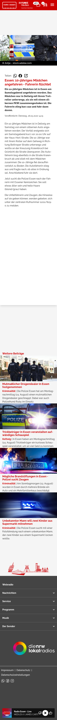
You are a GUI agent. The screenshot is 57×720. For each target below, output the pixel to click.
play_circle (45, 712)
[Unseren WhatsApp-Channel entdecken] (3, 681)
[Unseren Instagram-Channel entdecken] (12, 681)
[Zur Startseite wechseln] (9, 5)
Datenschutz (23, 670)
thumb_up (50, 713)
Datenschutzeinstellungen (15, 674)
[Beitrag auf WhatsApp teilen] (15, 76)
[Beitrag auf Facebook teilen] (20, 76)
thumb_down (40, 713)
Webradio (7, 584)
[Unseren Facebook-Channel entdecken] (7, 681)
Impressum (7, 670)
